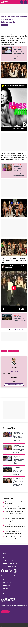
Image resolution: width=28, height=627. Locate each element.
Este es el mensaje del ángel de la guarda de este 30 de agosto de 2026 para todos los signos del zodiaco (14, 520)
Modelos (9, 351)
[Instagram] (15, 571)
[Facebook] (2, 571)
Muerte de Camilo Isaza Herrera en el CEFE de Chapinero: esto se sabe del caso (14, 513)
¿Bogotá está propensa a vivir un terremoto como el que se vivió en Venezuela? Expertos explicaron (19, 320)
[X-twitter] (11, 571)
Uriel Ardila (4, 27)
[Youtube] (7, 571)
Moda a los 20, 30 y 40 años (18, 329)
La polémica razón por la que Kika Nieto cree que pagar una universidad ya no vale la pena (15, 526)
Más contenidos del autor (14, 384)
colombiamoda (3, 351)
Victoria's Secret (16, 351)
